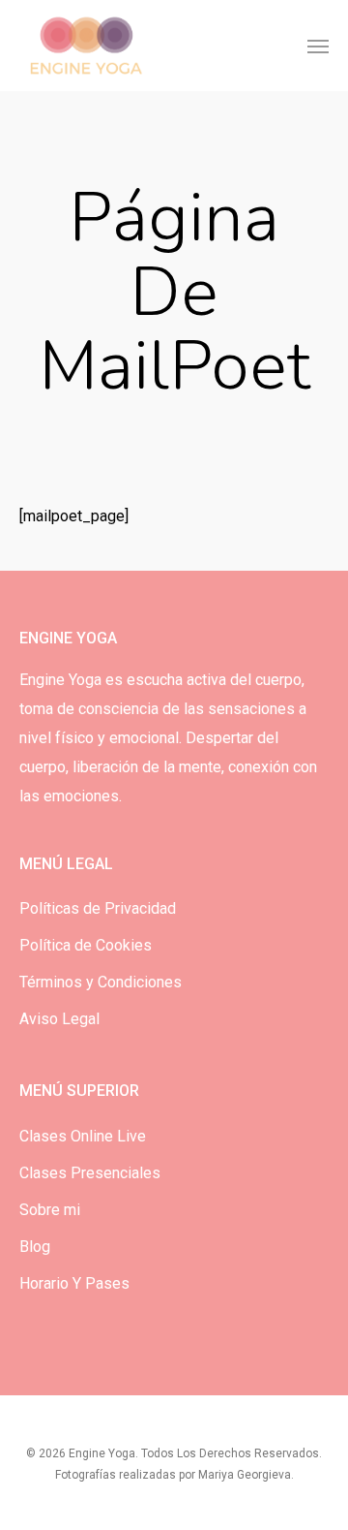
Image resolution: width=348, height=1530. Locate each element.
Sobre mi (49, 1210)
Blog (34, 1246)
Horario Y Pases (74, 1283)
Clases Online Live (82, 1136)
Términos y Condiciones (100, 982)
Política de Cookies (85, 945)
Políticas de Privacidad (97, 908)
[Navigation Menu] (318, 45)
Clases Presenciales (89, 1173)
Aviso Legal (59, 1019)
